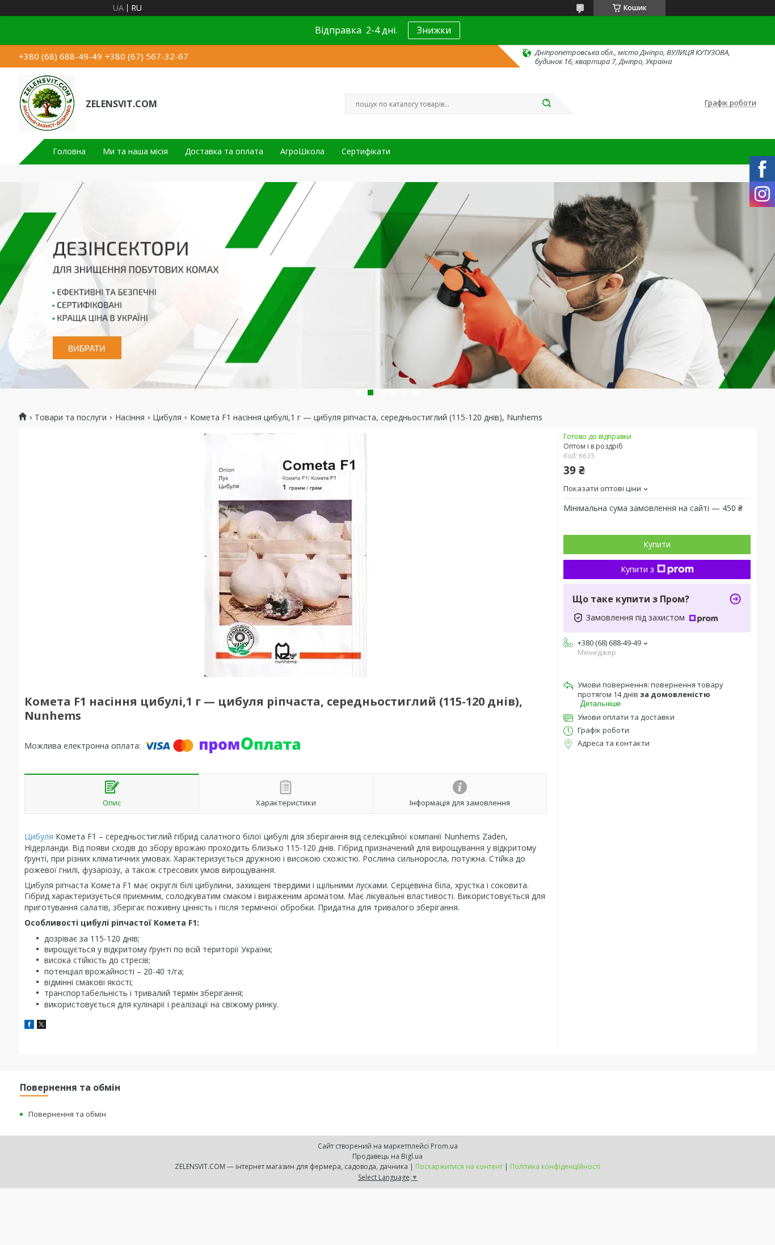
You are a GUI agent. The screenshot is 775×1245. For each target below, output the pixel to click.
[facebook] (29, 1025)
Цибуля (167, 417)
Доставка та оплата (224, 151)
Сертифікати (366, 151)
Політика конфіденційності (555, 1166)
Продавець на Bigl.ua (387, 1156)
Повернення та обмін (67, 1114)
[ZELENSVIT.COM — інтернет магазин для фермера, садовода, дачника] (47, 103)
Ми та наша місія (135, 151)
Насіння (130, 417)
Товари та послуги (71, 417)
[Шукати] (546, 104)
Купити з (637, 569)
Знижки (434, 30)
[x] (41, 1025)
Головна (69, 151)
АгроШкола (302, 151)
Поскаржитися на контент (459, 1166)
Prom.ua (444, 1146)
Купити (657, 544)
